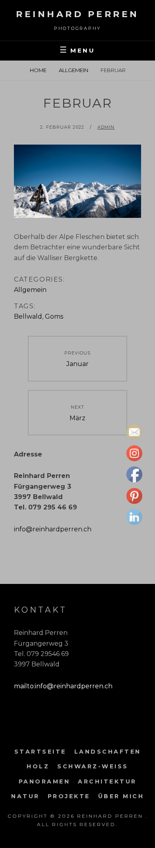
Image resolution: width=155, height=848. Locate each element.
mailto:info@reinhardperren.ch (63, 686)
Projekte (69, 796)
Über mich (121, 796)
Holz (38, 766)
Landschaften (107, 751)
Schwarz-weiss (92, 766)
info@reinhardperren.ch (52, 529)
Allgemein (73, 70)
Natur (25, 796)
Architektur (107, 781)
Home (38, 70)
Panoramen (44, 781)
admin (106, 127)
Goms (54, 316)
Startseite (40, 751)
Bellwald (28, 316)
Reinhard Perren (77, 14)
